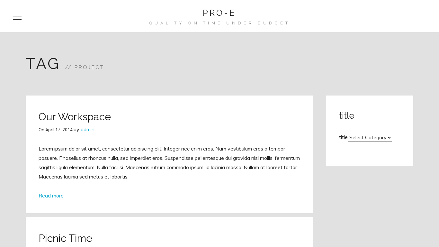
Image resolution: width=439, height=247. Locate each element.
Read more (51, 195)
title (343, 137)
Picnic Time (65, 238)
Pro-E (219, 13)
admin (87, 129)
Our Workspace (75, 117)
